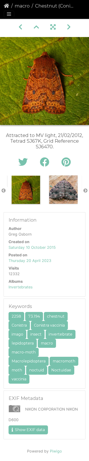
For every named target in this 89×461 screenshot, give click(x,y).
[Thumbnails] (36, 27)
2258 (16, 316)
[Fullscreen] (53, 27)
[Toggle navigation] (9, 14)
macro (22, 6)
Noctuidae (61, 370)
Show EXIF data (29, 430)
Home (6, 5)
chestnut (56, 316)
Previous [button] (3, 190)
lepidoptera (23, 343)
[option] (26, 189)
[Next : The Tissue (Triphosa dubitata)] (68, 27)
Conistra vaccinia (49, 325)
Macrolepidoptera (29, 361)
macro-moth (24, 352)
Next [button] (85, 190)
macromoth (64, 361)
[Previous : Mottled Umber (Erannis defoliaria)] (20, 27)
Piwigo (56, 451)
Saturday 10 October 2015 (32, 247)
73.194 (34, 316)
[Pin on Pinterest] (66, 162)
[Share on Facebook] (46, 162)
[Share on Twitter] (24, 162)
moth (17, 370)
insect (36, 334)
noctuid (36, 370)
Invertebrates (21, 287)
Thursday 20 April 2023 (30, 260)
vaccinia (19, 379)
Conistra (19, 325)
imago (17, 334)
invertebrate (60, 334)
